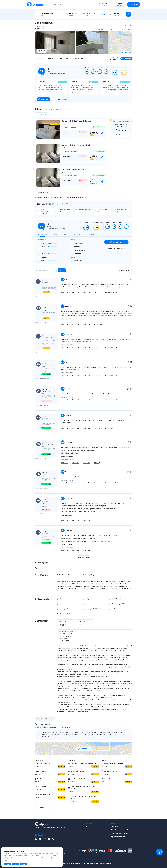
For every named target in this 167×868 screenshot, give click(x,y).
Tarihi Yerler (71, 760)
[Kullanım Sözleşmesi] (67, 271)
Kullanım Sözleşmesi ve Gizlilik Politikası (68, 863)
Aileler (65, 234)
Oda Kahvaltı (42, 114)
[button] (46, 160)
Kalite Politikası (115, 826)
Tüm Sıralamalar (121, 135)
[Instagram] (36, 839)
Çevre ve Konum (80, 59)
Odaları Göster (126, 58)
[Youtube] (53, 839)
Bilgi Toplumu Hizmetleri (118, 837)
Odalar (39, 59)
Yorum (50, 59)
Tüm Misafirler (42, 234)
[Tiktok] (49, 839)
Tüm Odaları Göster (43, 192)
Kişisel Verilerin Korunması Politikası (121, 830)
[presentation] (38, 153)
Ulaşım (104, 760)
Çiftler (55, 234)
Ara (61, 270)
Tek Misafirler (77, 234)
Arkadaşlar (90, 234)
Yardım (61, 4)
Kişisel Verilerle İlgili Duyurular (120, 833)
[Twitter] (40, 839)
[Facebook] (44, 839)
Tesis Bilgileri (63, 59)
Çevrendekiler (39, 760)
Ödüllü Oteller (52, 4)
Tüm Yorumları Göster (60, 99)
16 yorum (42, 28)
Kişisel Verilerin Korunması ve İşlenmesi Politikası (96, 863)
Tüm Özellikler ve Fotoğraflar (69, 127)
